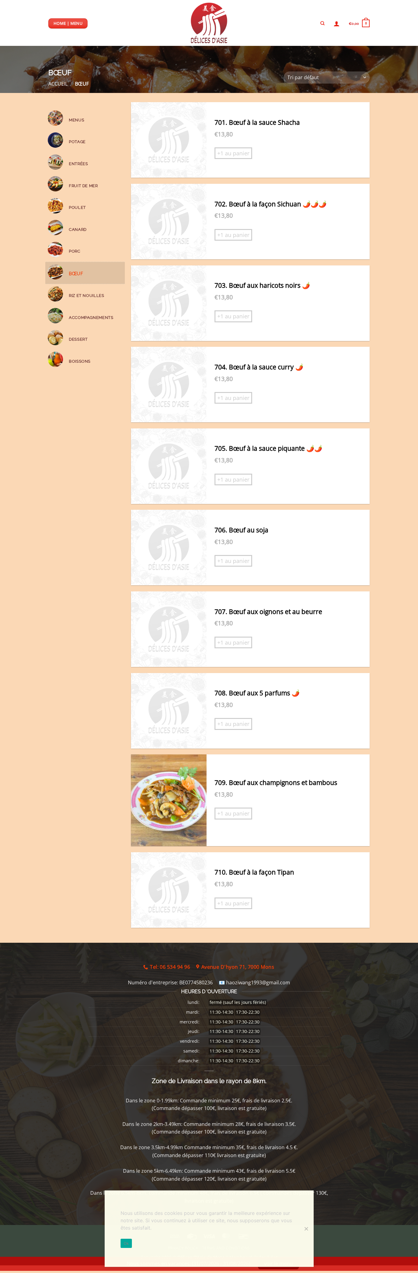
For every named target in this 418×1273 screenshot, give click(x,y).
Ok (126, 1243)
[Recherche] (322, 23)
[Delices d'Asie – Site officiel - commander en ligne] (209, 23)
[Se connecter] (337, 23)
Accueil (58, 83)
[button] (359, 23)
